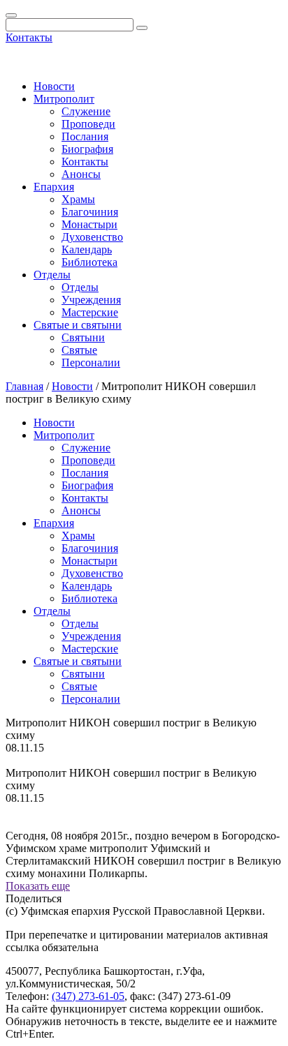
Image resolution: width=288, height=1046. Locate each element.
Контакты (29, 37)
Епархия (54, 187)
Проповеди (88, 124)
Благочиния (90, 212)
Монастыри (89, 224)
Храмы (78, 199)
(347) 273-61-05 (88, 996)
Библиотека (89, 262)
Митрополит (64, 99)
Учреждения (91, 300)
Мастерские (90, 312)
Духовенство (92, 237)
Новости (54, 86)
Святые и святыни (78, 325)
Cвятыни (83, 337)
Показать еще (38, 886)
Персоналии (91, 362)
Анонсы (81, 174)
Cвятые (79, 350)
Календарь (87, 249)
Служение (86, 111)
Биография (87, 149)
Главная (24, 386)
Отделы (52, 275)
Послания (85, 136)
